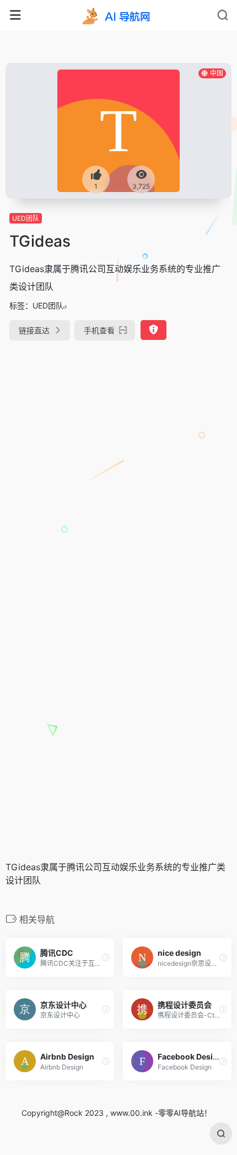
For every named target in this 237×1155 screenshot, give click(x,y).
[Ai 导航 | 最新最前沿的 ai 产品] (118, 15)
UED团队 (25, 218)
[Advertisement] (118, 478)
